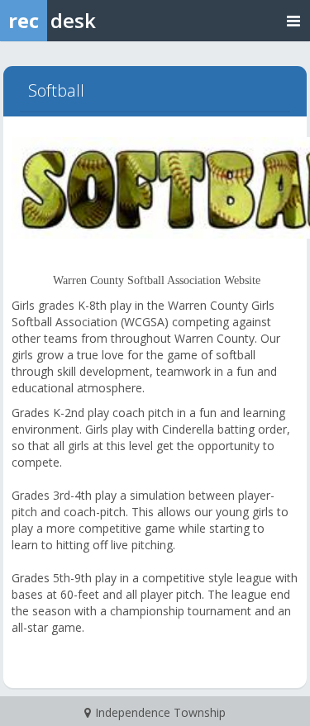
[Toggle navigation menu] (293, 20)
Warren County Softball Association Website (156, 280)
